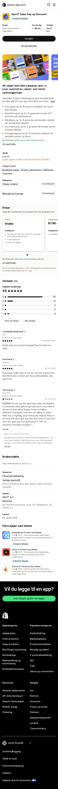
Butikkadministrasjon (13, 669)
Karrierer (34, 696)
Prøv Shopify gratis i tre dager (29, 598)
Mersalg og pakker (39, 649)
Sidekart (6, 773)
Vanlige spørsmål (11, 480)
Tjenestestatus (38, 728)
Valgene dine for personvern (16, 780)
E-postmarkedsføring (41, 655)
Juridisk (34, 723)
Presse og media (38, 706)
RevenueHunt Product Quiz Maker (26, 532)
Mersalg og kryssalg (12, 193)
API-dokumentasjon (12, 696)
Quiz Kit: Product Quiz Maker (24, 549)
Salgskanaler (8, 633)
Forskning (7, 712)
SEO (32, 660)
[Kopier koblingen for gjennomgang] (25, 332)
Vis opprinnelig (8, 144)
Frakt (32, 666)
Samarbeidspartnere (40, 717)
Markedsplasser (38, 639)
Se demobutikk (29, 46)
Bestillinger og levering (14, 649)
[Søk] (48, 4)
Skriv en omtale (11, 321)
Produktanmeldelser (40, 644)
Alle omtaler (30, 321)
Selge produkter (10, 644)
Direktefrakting (37, 633)
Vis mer (5, 429)
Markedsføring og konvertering (11, 662)
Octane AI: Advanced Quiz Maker (26, 566)
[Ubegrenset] (29, 254)
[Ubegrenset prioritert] (30, 254)
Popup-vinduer (10, 184)
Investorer (35, 701)
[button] (29, 538)
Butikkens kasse (10, 170)
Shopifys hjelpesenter (13, 690)
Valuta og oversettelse (42, 671)
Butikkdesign (9, 655)
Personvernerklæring (13, 476)
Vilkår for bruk (9, 758)
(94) (39, 28)
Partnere (34, 712)
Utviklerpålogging (11, 751)
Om (31, 690)
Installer (29, 38)
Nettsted (7, 501)
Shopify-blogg (9, 706)
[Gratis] (27, 254)
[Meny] (54, 4)
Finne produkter (10, 639)
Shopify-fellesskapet (13, 701)
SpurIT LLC (8, 497)
